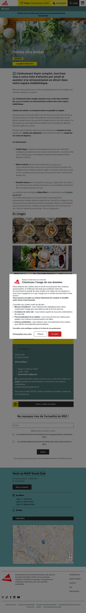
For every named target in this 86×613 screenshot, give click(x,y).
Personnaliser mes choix (22, 334)
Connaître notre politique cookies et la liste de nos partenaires (37, 328)
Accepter (54, 334)
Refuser (41, 334)
